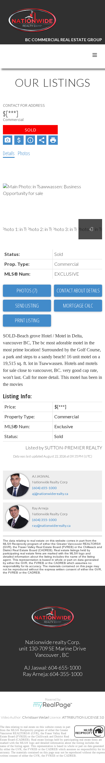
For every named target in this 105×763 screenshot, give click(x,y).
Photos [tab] (24, 153)
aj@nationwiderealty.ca (50, 493)
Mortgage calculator (78, 306)
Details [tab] (9, 153)
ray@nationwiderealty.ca (51, 525)
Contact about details (78, 290)
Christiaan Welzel (35, 717)
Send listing (27, 305)
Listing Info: (17, 396)
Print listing (27, 320)
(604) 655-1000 (44, 488)
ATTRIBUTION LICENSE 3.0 (83, 717)
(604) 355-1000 (44, 520)
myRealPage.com (52, 705)
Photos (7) (27, 290)
